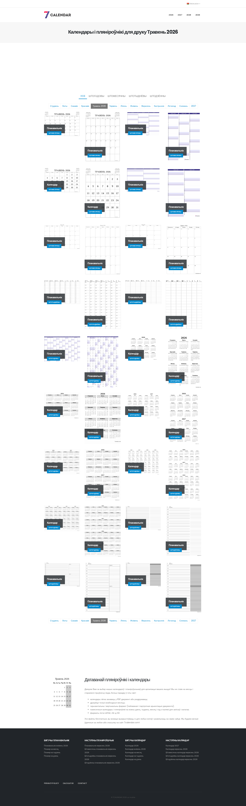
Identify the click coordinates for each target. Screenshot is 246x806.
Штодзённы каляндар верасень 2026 (181, 759)
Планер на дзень (51, 756)
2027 (180, 15)
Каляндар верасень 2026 (176, 749)
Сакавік (74, 106)
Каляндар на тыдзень (134, 756)
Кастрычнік (159, 106)
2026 (171, 15)
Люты (64, 106)
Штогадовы (96, 96)
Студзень (54, 106)
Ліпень (124, 106)
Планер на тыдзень (52, 752)
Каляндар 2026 (132, 745)
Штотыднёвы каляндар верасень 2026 (182, 756)
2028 (188, 15)
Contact (82, 783)
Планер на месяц (51, 749)
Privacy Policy (51, 783)
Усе (82, 96)
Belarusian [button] (194, 3)
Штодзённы (158, 96)
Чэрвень (113, 106)
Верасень (146, 106)
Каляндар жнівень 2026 (135, 749)
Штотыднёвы (137, 96)
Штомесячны (116, 96)
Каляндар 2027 (172, 745)
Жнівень (134, 106)
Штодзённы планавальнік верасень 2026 (102, 763)
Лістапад (172, 106)
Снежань (183, 106)
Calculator (68, 783)
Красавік (85, 106)
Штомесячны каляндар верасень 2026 (182, 752)
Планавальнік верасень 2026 (97, 745)
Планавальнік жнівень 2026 (56, 745)
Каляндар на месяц (133, 752)
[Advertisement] (123, 68)
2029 (197, 15)
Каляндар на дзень (133, 759)
